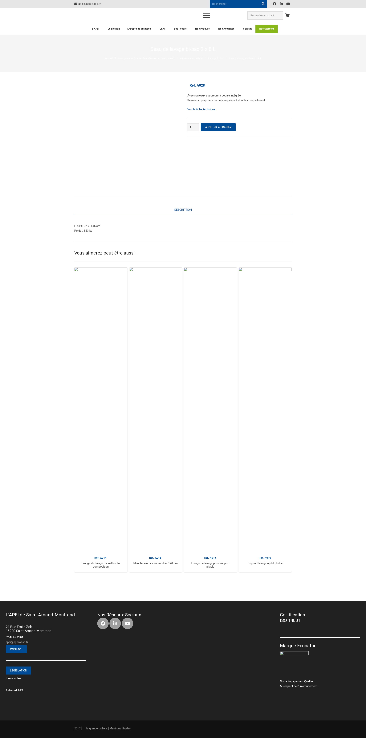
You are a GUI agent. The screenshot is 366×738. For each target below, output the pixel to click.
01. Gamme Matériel (191, 58)
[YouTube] (288, 3)
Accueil (108, 58)
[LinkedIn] (281, 3)
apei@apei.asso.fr (17, 642)
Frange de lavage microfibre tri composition (101, 564)
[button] (155, 569)
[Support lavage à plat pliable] (265, 410)
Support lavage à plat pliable (265, 563)
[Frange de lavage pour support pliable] (210, 410)
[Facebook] (274, 3)
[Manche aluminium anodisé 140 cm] (155, 410)
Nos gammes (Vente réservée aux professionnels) (146, 58)
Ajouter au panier (218, 127)
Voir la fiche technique (201, 109)
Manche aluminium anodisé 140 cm (155, 563)
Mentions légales (120, 728)
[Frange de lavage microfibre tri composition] (100, 410)
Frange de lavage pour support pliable (210, 564)
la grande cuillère (97, 728)
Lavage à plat (215, 58)
